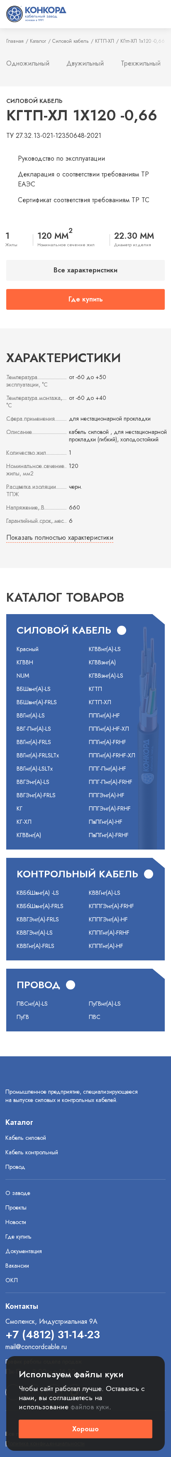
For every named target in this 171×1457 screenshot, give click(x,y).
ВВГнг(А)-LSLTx (35, 768)
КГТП (95, 689)
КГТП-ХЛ (104, 41)
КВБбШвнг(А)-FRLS (40, 906)
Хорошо (85, 1429)
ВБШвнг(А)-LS (34, 689)
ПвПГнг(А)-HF (105, 822)
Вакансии (17, 1265)
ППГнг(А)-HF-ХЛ (109, 729)
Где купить (85, 299)
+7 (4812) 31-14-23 (52, 1334)
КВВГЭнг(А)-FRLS (38, 919)
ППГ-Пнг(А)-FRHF (110, 782)
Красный (28, 649)
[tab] (27, 64)
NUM (23, 675)
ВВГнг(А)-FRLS (34, 742)
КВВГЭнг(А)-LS (35, 932)
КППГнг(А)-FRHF (109, 932)
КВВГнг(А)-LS (104, 893)
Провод (15, 1167)
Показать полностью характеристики (59, 537)
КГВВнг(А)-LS (105, 649)
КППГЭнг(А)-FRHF (111, 906)
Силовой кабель (70, 41)
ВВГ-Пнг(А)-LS (34, 729)
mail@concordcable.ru (36, 1347)
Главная (15, 41)
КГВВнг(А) (29, 835)
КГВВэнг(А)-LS (106, 675)
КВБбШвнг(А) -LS (38, 893)
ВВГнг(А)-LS (31, 715)
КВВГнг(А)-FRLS (35, 946)
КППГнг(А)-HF (106, 946)
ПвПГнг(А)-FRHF (109, 835)
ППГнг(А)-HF (104, 715)
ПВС (94, 1017)
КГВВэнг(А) (102, 662)
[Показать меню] (157, 14)
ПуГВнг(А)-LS (105, 1003)
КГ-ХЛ (24, 822)
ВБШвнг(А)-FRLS (37, 702)
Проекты (16, 1207)
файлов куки (90, 1407)
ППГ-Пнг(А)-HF (107, 768)
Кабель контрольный (31, 1152)
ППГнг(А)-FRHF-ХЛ (112, 755)
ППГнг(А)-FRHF (107, 742)
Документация (23, 1251)
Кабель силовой (25, 1138)
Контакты (21, 1306)
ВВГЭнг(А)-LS (33, 782)
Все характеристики (85, 270)
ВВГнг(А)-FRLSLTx (38, 755)
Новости (15, 1222)
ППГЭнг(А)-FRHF (110, 808)
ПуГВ (23, 1017)
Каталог (38, 41)
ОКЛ (11, 1280)
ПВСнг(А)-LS (32, 1003)
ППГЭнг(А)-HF (107, 795)
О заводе (17, 1193)
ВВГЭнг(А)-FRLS (36, 795)
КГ (19, 808)
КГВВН (25, 662)
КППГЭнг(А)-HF (108, 919)
